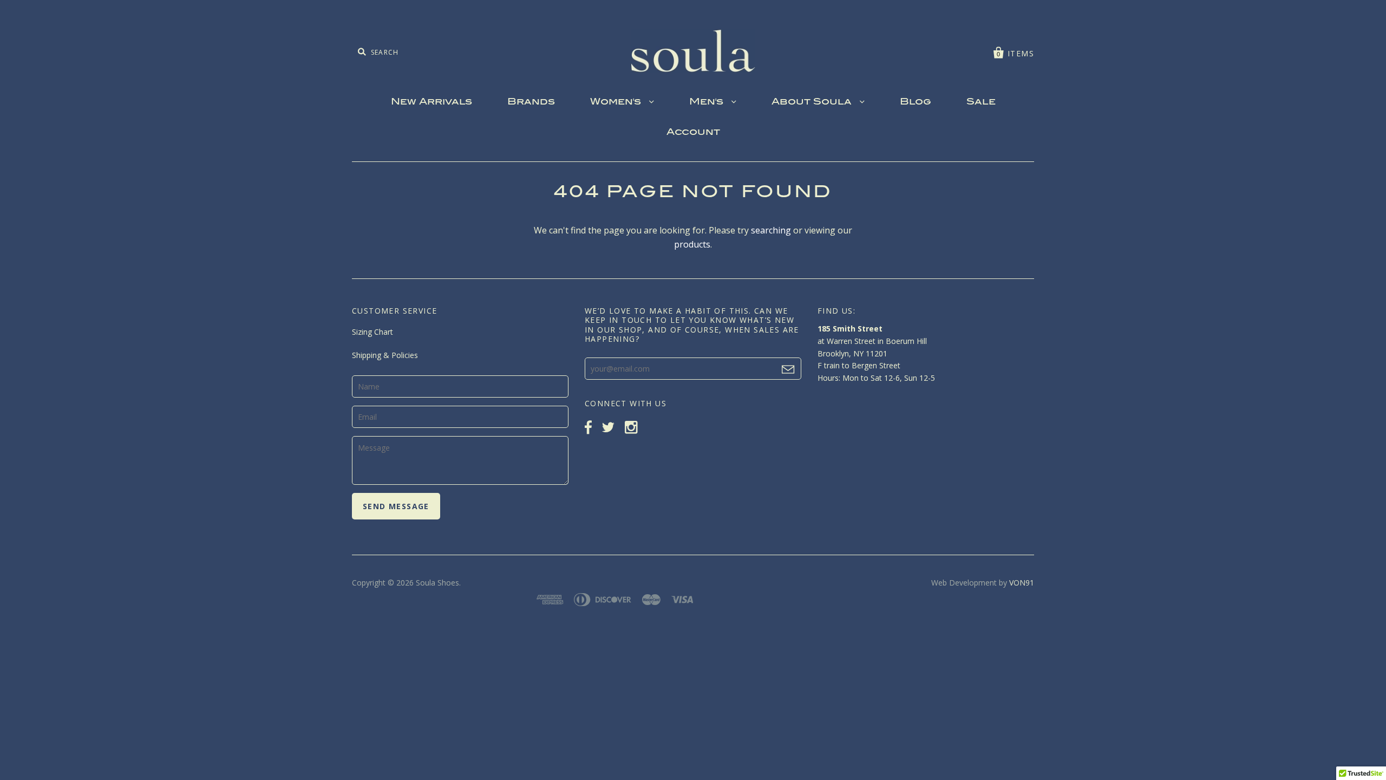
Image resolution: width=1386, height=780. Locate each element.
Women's (617, 102)
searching (771, 230)
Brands (531, 102)
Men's (707, 102)
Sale (981, 102)
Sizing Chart (372, 332)
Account (693, 132)
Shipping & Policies (385, 355)
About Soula (813, 102)
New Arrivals (431, 102)
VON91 (1021, 582)
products (692, 244)
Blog (915, 102)
